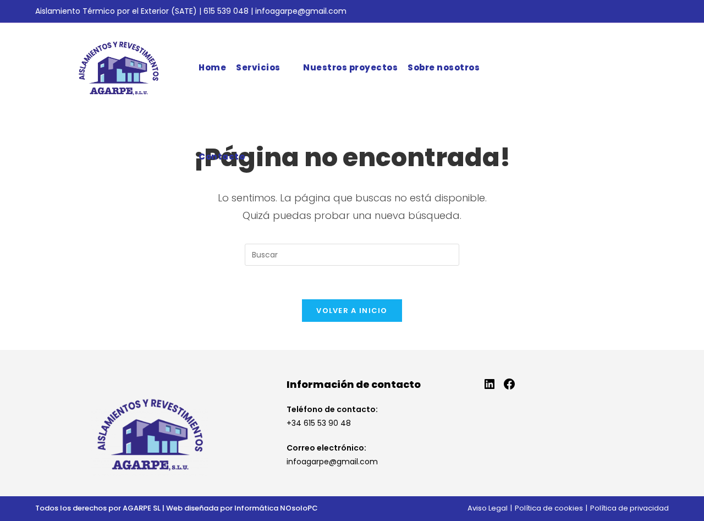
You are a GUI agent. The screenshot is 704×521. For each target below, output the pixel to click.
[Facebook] (509, 384)
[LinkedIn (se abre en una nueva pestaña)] (663, 11)
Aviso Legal (488, 508)
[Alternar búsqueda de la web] (258, 156)
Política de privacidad (629, 508)
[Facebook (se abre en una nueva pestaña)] (651, 11)
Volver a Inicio (352, 310)
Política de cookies (549, 508)
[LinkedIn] (489, 384)
